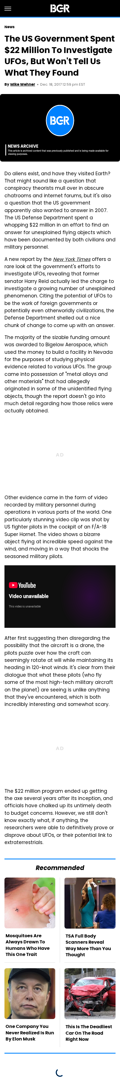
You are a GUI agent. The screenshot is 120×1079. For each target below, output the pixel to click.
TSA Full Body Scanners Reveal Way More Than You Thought (88, 945)
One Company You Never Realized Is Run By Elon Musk (30, 1032)
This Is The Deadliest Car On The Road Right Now (89, 1033)
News (9, 27)
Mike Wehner (22, 84)
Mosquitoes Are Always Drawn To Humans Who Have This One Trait (28, 945)
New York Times (71, 260)
